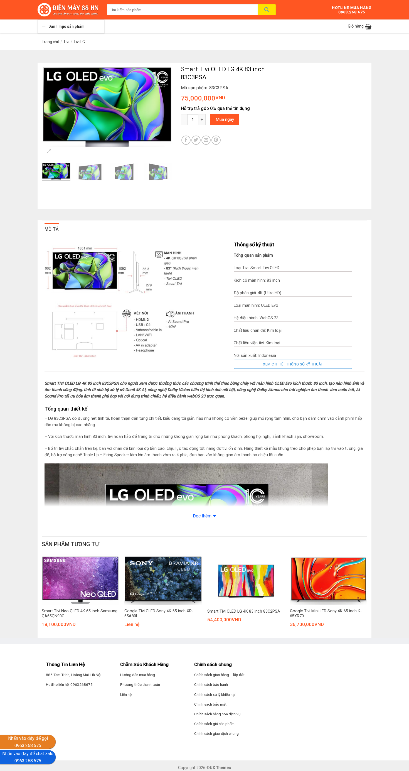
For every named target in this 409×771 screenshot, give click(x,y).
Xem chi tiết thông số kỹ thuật (293, 364)
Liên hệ (126, 694)
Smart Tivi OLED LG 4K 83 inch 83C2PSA (243, 611)
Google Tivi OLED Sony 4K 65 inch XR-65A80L (158, 614)
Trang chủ (50, 42)
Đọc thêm (202, 516)
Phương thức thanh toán (140, 684)
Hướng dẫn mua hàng (137, 674)
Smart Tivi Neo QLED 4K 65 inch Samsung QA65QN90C (79, 614)
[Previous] (51, 106)
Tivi (66, 42)
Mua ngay (225, 119)
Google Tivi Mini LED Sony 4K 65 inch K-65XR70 (326, 614)
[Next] (163, 106)
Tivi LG (79, 42)
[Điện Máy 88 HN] (68, 9)
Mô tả (52, 229)
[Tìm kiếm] (267, 9)
